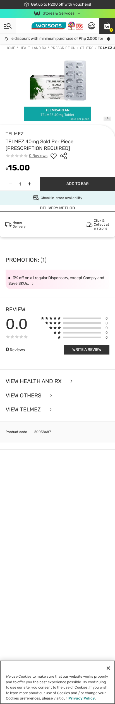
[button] (107, 26)
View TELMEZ (24, 410)
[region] (57, 682)
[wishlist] (53, 156)
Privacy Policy (81, 698)
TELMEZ (14, 133)
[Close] (108, 668)
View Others (24, 396)
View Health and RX (34, 381)
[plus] (29, 184)
